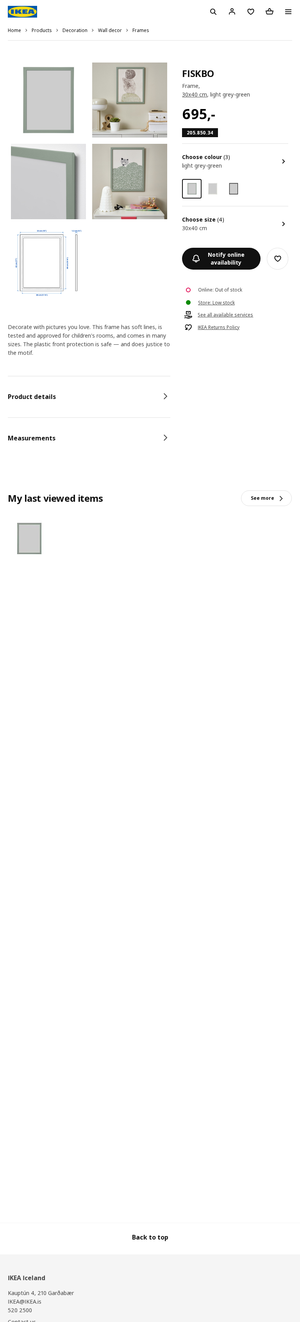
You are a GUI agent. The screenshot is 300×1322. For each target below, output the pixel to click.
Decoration (75, 30)
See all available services (225, 315)
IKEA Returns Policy (218, 327)
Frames (140, 30)
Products (42, 30)
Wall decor (110, 30)
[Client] (232, 11)
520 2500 (20, 1310)
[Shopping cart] (269, 11)
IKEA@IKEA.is (24, 1301)
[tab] (89, 396)
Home (14, 30)
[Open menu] (288, 12)
